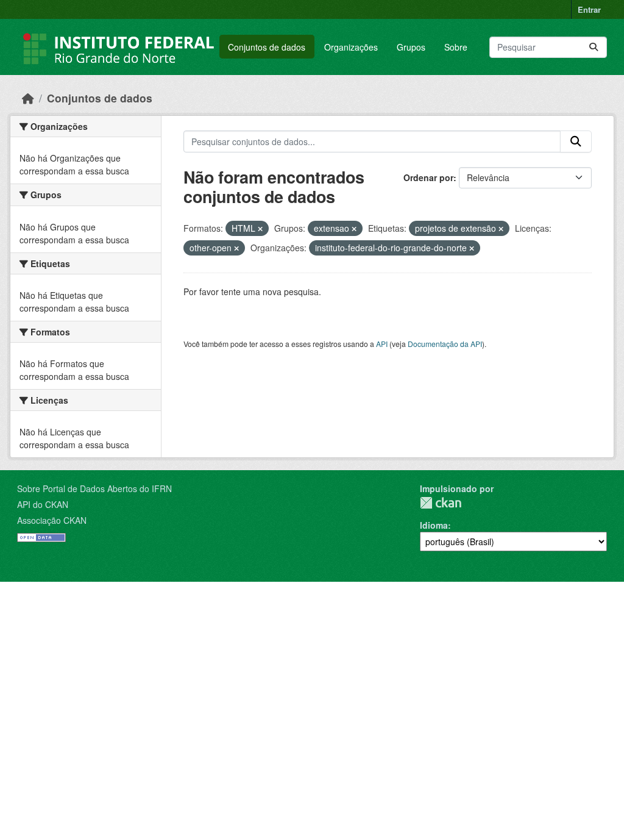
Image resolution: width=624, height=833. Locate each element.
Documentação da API (445, 343)
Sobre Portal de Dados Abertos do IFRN (94, 488)
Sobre (455, 47)
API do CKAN (42, 504)
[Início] (28, 97)
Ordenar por (428, 177)
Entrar (589, 9)
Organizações (351, 47)
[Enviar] (593, 47)
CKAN (440, 502)
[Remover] (260, 229)
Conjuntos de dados (266, 47)
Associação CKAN (52, 520)
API (382, 343)
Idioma (434, 525)
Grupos (411, 47)
